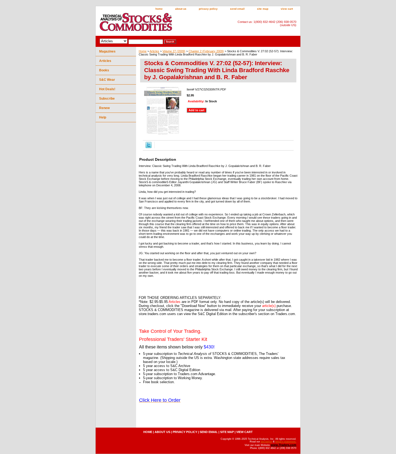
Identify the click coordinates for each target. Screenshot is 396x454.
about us (180, 8)
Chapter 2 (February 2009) (206, 51)
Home (143, 51)
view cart (287, 8)
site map (262, 8)
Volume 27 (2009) (173, 51)
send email (237, 8)
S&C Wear (107, 80)
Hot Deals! (107, 89)
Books (104, 70)
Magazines (107, 51)
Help (102, 117)
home (159, 8)
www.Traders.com (283, 444)
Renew (104, 108)
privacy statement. (285, 441)
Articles (154, 51)
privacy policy (208, 8)
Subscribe (107, 98)
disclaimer (266, 441)
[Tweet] (148, 147)
